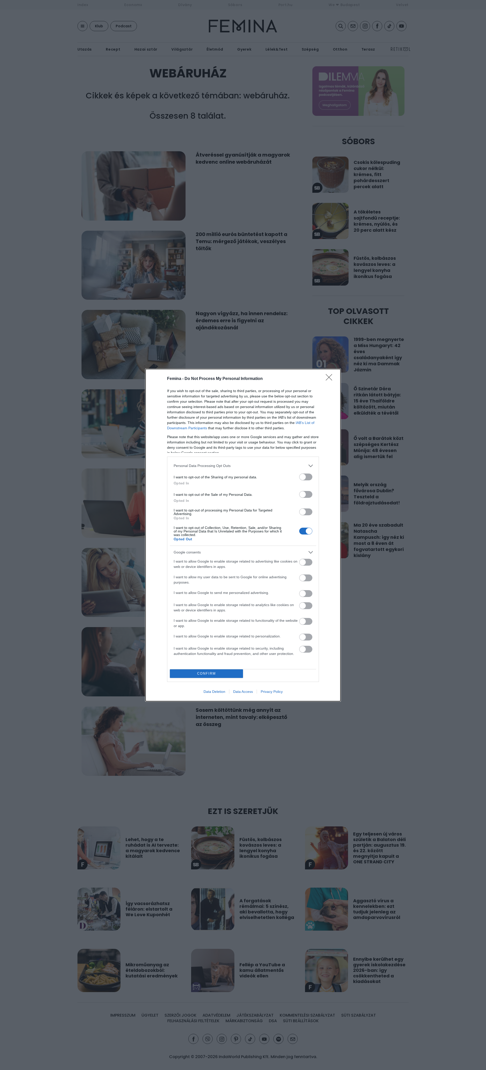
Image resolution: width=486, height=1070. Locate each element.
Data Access (243, 692)
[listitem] (243, 465)
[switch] (305, 477)
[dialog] (243, 535)
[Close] (330, 379)
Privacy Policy (272, 692)
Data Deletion (214, 692)
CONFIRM (206, 673)
